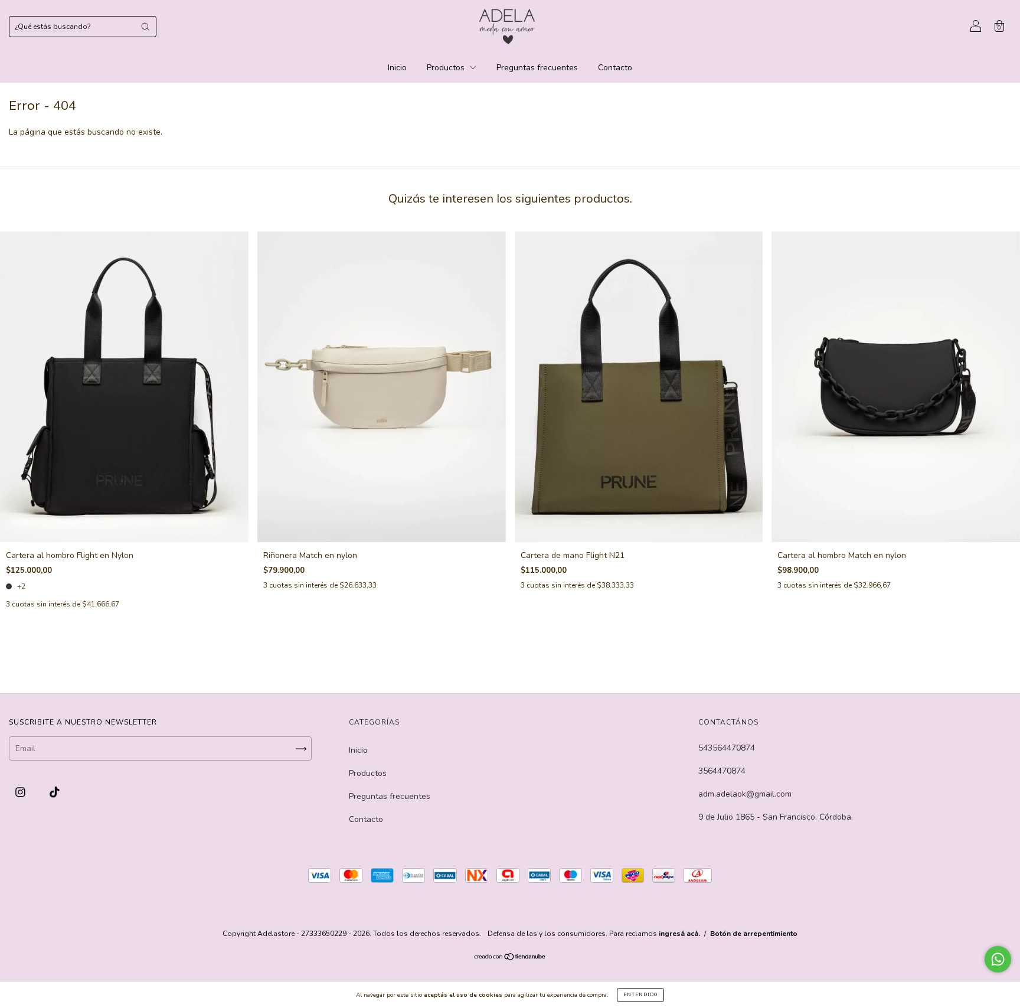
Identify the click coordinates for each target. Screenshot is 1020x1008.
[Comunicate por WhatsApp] (998, 959)
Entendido (640, 994)
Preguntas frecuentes (537, 67)
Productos (447, 67)
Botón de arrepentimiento (753, 933)
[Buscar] (145, 27)
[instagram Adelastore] (21, 792)
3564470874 (722, 771)
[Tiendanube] (510, 958)
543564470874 (726, 747)
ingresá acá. (679, 933)
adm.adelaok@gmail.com (745, 794)
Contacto (615, 67)
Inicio (397, 67)
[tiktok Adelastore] (54, 792)
